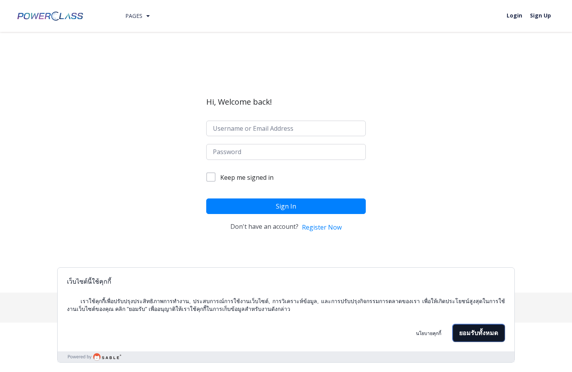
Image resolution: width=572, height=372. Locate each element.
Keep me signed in (247, 177)
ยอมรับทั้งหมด (478, 333)
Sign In (286, 206)
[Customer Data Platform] (286, 357)
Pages (133, 15)
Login (514, 15)
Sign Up (540, 15)
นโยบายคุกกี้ (428, 333)
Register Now (322, 227)
